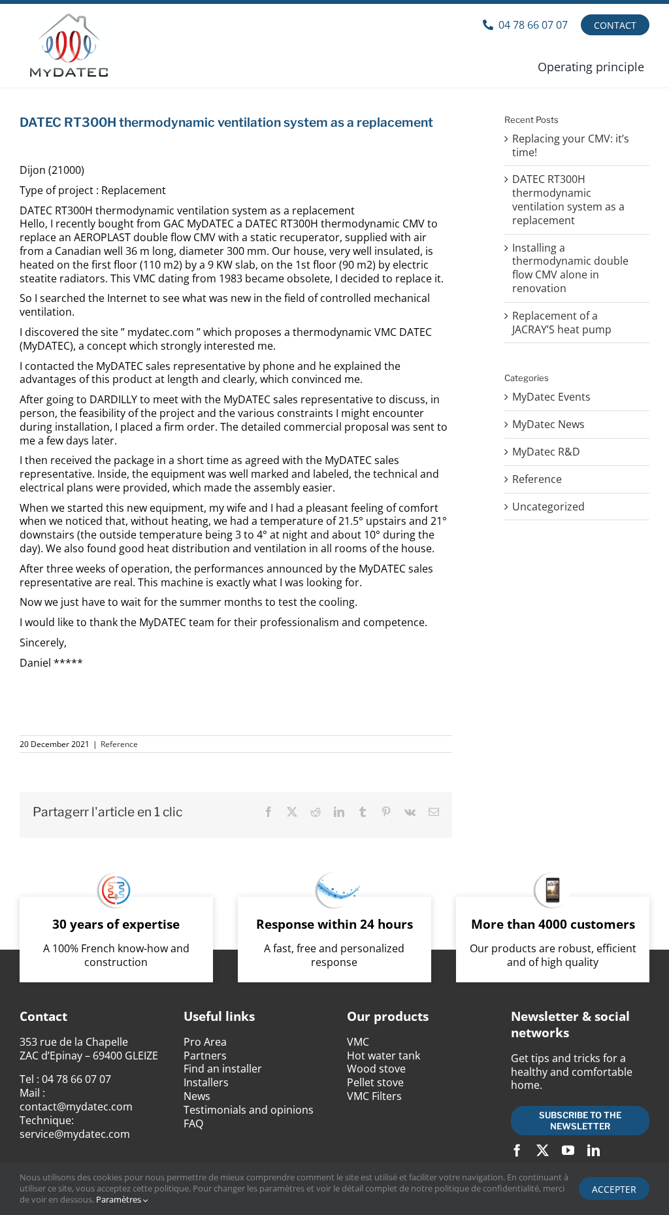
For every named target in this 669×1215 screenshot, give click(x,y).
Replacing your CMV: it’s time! (570, 145)
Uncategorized (548, 507)
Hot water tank (383, 1055)
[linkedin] (593, 1150)
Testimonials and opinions (249, 1110)
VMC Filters (374, 1096)
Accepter (614, 1189)
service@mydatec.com (75, 1134)
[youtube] (568, 1150)
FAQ (193, 1123)
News (197, 1096)
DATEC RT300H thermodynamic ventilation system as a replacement (568, 199)
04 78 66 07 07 (76, 1079)
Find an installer (223, 1068)
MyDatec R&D (546, 452)
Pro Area (205, 1042)
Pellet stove (375, 1082)
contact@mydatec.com (76, 1106)
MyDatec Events (551, 397)
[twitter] (542, 1150)
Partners (205, 1055)
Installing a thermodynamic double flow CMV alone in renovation (570, 268)
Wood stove (376, 1068)
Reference (119, 744)
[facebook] (517, 1150)
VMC (358, 1042)
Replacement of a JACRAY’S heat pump (562, 322)
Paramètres (119, 1199)
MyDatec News (548, 424)
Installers (206, 1082)
